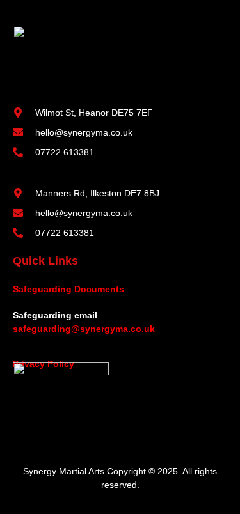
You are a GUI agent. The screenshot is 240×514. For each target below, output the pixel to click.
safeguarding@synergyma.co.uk (84, 328)
